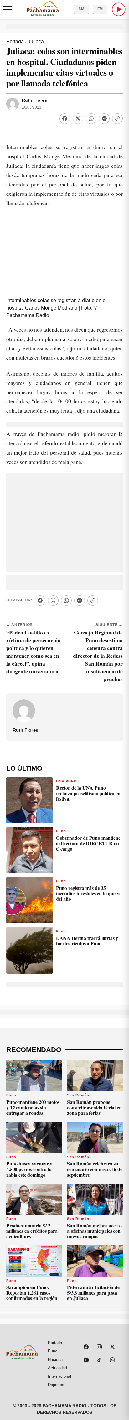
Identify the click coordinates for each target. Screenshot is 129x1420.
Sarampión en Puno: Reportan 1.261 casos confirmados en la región (31, 1292)
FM (100, 9)
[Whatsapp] (91, 118)
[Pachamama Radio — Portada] (43, 8)
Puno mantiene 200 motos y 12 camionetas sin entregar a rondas (32, 1107)
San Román (78, 1095)
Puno (61, 831)
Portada (15, 41)
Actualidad (57, 1368)
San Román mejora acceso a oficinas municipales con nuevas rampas (94, 1231)
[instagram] (99, 1347)
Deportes (56, 1384)
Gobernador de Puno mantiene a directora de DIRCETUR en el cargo (88, 843)
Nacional (56, 1359)
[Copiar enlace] (117, 118)
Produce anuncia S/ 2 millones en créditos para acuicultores (32, 1231)
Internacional (59, 1376)
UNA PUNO (66, 781)
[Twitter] (78, 118)
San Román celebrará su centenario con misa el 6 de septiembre (94, 1169)
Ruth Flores (34, 100)
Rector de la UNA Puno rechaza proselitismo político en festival (88, 793)
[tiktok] (99, 1360)
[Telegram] (104, 118)
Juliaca (36, 41)
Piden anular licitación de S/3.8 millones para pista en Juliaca (93, 1292)
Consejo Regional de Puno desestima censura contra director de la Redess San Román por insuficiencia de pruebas (98, 655)
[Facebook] (64, 118)
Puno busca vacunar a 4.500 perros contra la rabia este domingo (29, 1169)
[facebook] (86, 1347)
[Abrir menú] (7, 9)
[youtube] (86, 1360)
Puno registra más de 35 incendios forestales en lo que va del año (89, 893)
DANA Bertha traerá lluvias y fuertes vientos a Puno (87, 940)
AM (81, 9)
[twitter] (112, 1347)
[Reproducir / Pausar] (118, 9)
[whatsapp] (112, 1360)
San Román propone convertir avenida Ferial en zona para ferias (94, 1107)
